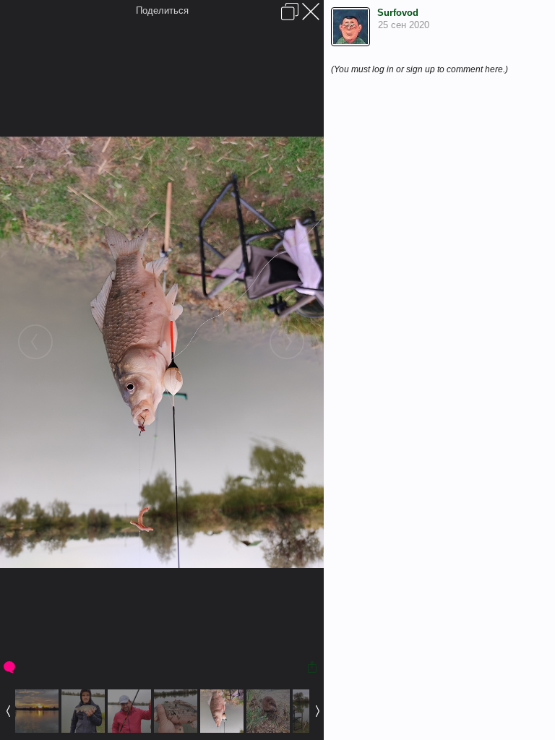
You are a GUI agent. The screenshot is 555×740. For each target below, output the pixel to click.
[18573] (37, 729)
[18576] (175, 729)
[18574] (83, 729)
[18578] (268, 729)
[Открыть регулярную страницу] (289, 11)
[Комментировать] (10, 667)
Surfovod (397, 12)
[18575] (129, 729)
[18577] (222, 729)
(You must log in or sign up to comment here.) (419, 69)
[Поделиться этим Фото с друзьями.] (313, 667)
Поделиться (162, 10)
